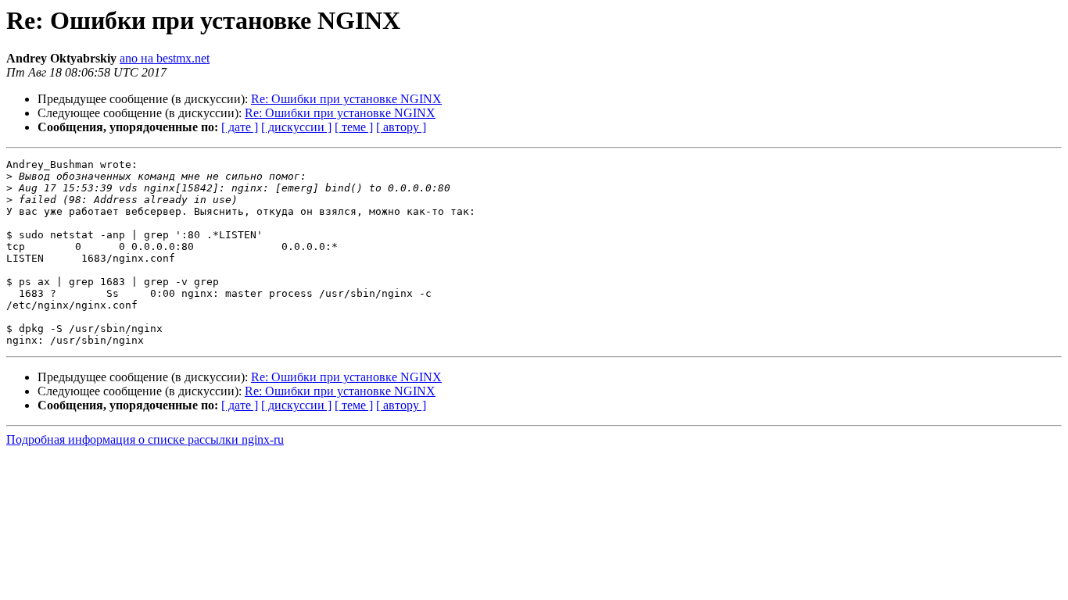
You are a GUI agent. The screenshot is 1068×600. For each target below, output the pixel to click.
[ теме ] (354, 127)
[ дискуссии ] (296, 127)
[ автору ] (401, 127)
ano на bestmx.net (165, 58)
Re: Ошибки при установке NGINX (346, 98)
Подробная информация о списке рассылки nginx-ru (145, 439)
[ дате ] (239, 127)
